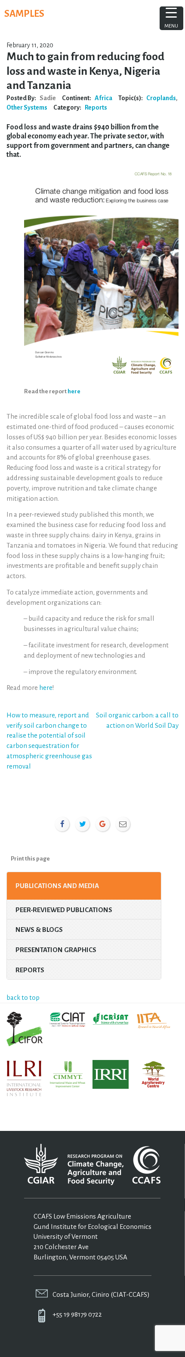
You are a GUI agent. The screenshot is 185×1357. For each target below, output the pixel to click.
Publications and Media (57, 885)
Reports (96, 107)
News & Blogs (39, 929)
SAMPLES (24, 14)
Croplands (161, 98)
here (74, 391)
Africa (103, 98)
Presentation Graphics (55, 949)
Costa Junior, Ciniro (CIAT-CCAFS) (101, 1294)
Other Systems (26, 107)
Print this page (30, 858)
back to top (23, 997)
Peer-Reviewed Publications (63, 909)
